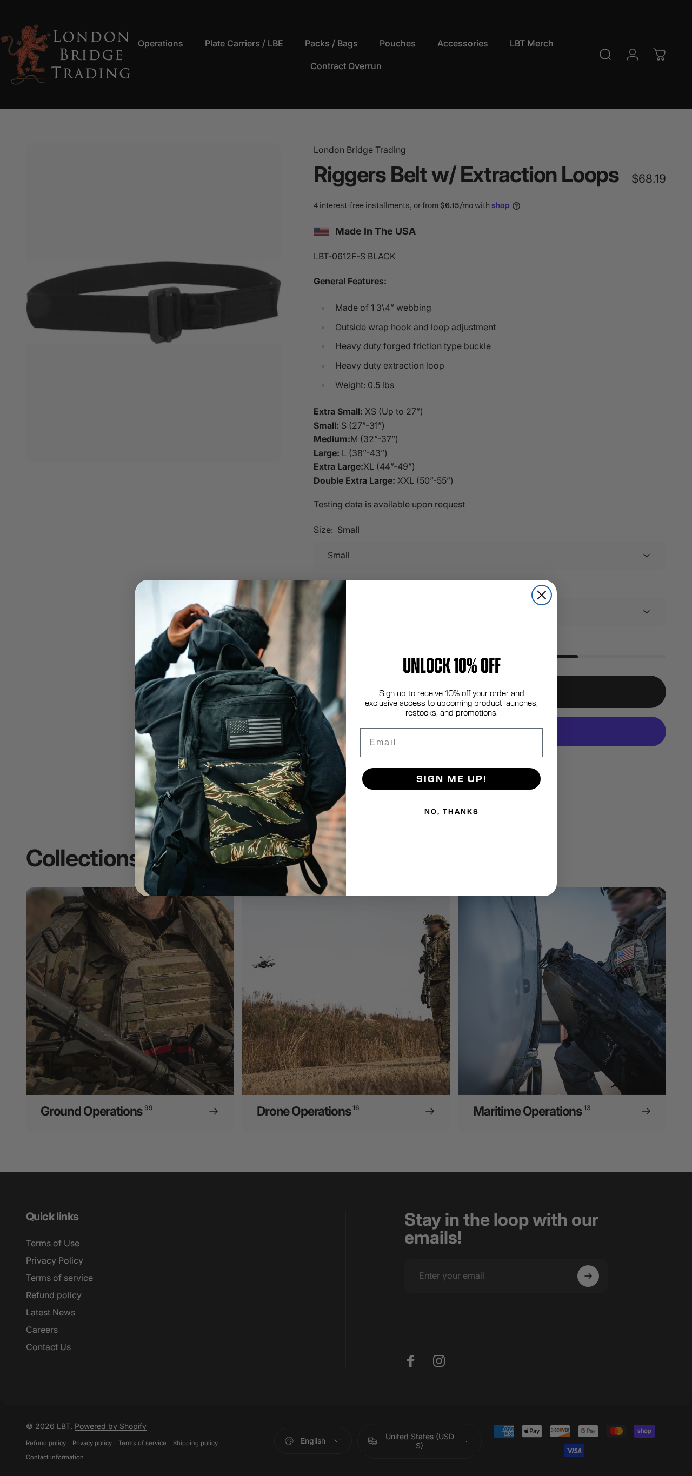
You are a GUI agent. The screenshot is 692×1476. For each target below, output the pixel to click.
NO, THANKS (451, 811)
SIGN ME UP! (451, 778)
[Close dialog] (541, 595)
